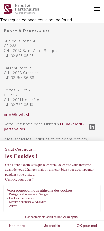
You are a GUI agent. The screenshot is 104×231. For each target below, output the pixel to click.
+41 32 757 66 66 (19, 77)
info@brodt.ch (17, 114)
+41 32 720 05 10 (18, 104)
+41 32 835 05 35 (19, 56)
